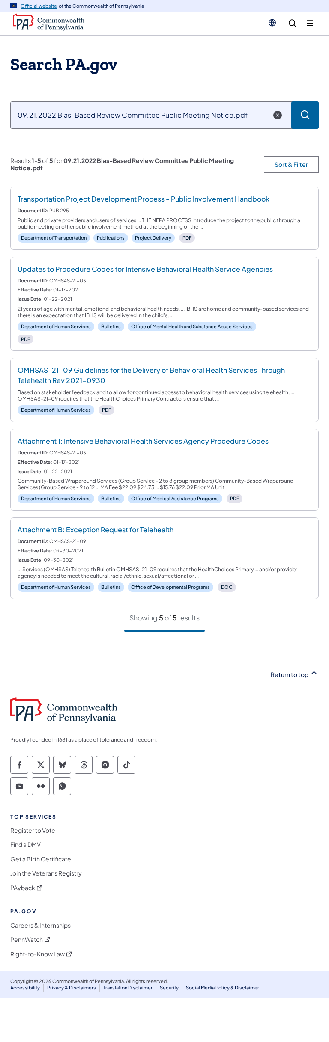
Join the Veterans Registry (46, 873)
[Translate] (272, 23)
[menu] (310, 23)
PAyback (22, 887)
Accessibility (25, 987)
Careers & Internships (40, 925)
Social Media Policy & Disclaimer (222, 987)
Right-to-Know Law (37, 954)
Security (169, 987)
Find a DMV (25, 844)
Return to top (289, 674)
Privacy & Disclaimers (71, 987)
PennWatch (26, 939)
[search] (292, 23)
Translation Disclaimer (128, 987)
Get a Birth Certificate (40, 859)
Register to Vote (32, 830)
